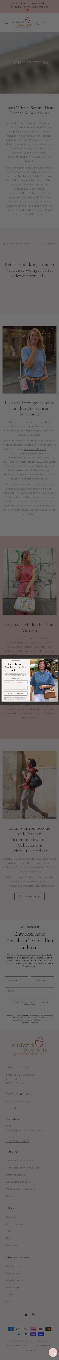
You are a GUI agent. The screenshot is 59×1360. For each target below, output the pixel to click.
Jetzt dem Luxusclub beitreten (15, 693)
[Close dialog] (55, 660)
